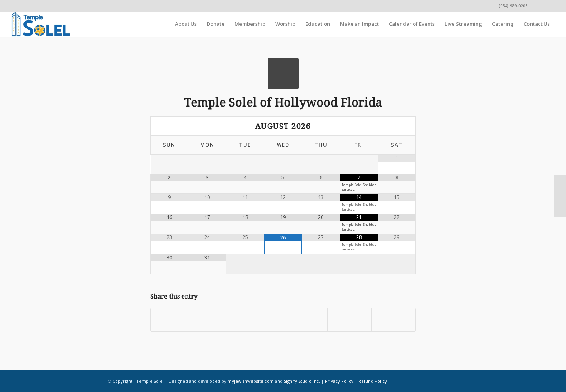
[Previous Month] (169, 126)
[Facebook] (537, 6)
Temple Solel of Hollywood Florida (283, 102)
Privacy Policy (339, 381)
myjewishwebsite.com (251, 381)
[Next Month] (396, 126)
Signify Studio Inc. (302, 381)
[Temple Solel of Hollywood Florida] (283, 73)
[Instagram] (549, 6)
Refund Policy (372, 381)
